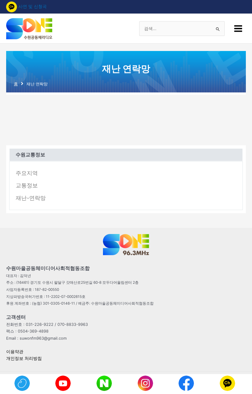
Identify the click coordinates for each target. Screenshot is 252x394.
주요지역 (27, 173)
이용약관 (14, 351)
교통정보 (27, 185)
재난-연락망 (31, 198)
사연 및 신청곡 (32, 6)
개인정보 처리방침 (24, 358)
